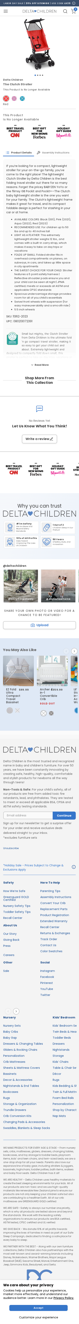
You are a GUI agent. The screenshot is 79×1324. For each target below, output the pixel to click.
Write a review (37, 439)
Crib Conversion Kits (17, 1116)
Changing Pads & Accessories (24, 1122)
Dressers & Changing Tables (23, 1044)
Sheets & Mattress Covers (21, 1068)
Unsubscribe (11, 848)
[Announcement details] (74, 867)
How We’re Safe (14, 891)
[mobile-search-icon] (65, 11)
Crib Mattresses (14, 1062)
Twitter (45, 995)
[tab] (18, 152)
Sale (6, 971)
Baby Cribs (10, 1032)
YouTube (46, 989)
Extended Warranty (53, 921)
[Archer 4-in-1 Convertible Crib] (52, 671)
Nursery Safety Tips (16, 906)
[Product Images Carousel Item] (39, 44)
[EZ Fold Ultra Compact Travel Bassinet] (18, 671)
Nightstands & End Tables (21, 1086)
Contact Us (48, 945)
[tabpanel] (39, 44)
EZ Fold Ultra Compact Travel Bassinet (13, 695)
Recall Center (12, 918)
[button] (6, 98)
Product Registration (54, 915)
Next (75, 651)
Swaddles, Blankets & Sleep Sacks (26, 1128)
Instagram (47, 971)
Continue (64, 816)
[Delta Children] (39, 750)
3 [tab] (40, 75)
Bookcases (10, 1092)
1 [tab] (35, 75)
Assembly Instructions (55, 897)
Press (7, 946)
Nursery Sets (12, 1026)
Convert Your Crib (53, 903)
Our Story (10, 934)
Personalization (14, 1056)
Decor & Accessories (17, 1080)
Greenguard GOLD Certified (16, 898)
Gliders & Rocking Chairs (20, 1050)
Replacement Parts (53, 909)
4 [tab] (42, 75)
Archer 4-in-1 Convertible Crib (48, 696)
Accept (38, 1308)
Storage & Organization (19, 1104)
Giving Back (11, 940)
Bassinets (9, 1074)
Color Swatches (51, 951)
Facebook (47, 977)
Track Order (48, 939)
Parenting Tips (50, 891)
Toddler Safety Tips (17, 912)
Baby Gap (10, 1038)
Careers (8, 955)
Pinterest (46, 983)
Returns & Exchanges (55, 933)
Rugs (6, 1098)
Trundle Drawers (14, 1110)
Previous (67, 651)
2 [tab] (37, 75)
